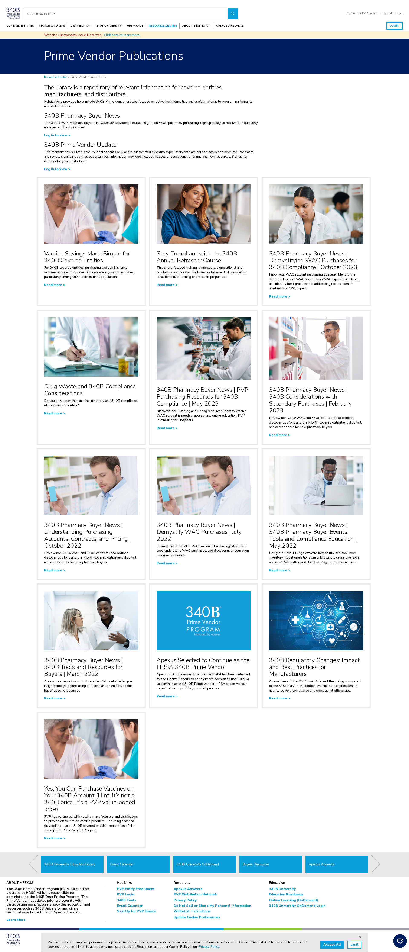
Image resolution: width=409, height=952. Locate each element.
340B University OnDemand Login (297, 906)
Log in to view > (57, 135)
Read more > (54, 285)
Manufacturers (52, 26)
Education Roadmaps (286, 894)
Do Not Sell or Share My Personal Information (212, 906)
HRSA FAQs (135, 26)
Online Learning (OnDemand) (293, 900)
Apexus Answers (229, 26)
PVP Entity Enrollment (136, 889)
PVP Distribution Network (195, 894)
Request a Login (392, 13)
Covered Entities (20, 26)
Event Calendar (130, 906)
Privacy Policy (185, 900)
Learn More (16, 920)
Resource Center (163, 26)
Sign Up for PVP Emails (136, 911)
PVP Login (125, 894)
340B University (109, 26)
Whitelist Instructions (192, 911)
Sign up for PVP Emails (361, 13)
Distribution (81, 26)
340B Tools (126, 900)
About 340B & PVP (196, 26)
